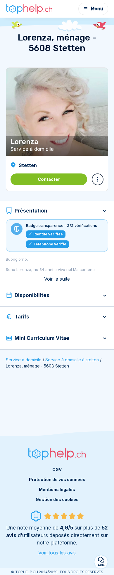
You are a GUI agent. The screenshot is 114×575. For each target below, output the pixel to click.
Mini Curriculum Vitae (42, 338)
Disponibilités (32, 295)
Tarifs (22, 317)
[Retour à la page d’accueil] (29, 9)
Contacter (49, 179)
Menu (97, 8)
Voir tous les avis (57, 553)
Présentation (31, 211)
